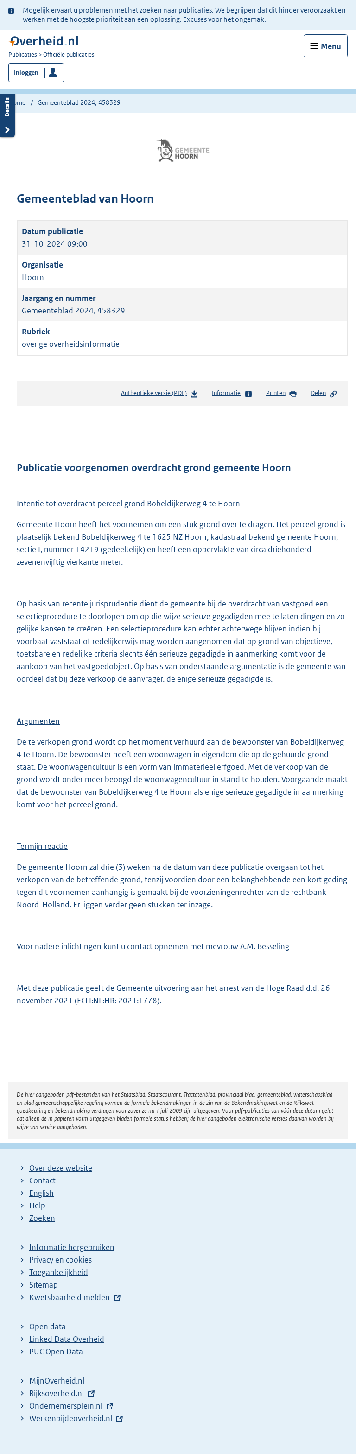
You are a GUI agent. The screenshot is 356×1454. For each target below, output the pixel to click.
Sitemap (43, 1285)
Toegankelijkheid (58, 1272)
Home (16, 102)
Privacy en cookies (60, 1260)
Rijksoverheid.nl (56, 1393)
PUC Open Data (56, 1351)
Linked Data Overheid (66, 1339)
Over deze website (60, 1168)
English (41, 1193)
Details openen (7, 114)
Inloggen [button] (26, 73)
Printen (276, 393)
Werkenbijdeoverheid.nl (70, 1418)
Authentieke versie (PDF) (156, 395)
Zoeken (42, 1218)
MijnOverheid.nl (56, 1381)
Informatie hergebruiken (71, 1247)
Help (37, 1205)
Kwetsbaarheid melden (69, 1297)
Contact (42, 1180)
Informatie (226, 393)
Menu (331, 46)
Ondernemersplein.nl (65, 1406)
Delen (318, 393)
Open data (47, 1326)
